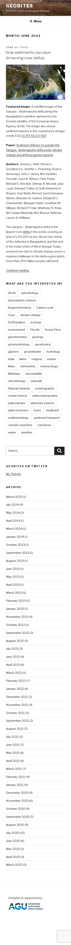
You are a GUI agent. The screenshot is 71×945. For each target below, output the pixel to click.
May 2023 (13, 576)
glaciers (13, 351)
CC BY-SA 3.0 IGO (33, 136)
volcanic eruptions (20, 425)
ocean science (17, 395)
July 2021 (12, 737)
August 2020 (15, 825)
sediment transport (47, 418)
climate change (30, 315)
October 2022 (15, 625)
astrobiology (29, 293)
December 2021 (17, 697)
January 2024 (15, 537)
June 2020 (13, 841)
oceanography (44, 388)
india (11, 359)
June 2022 (13, 657)
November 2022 (17, 617)
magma (37, 359)
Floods (34, 330)
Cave (11, 315)
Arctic (12, 293)
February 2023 (16, 601)
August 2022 (15, 641)
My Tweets (13, 474)
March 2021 (14, 769)
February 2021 (15, 777)
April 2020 (13, 857)
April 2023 (13, 584)
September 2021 (17, 720)
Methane (14, 374)
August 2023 (15, 561)
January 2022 (15, 689)
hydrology (53, 351)
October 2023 (15, 545)
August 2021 (15, 729)
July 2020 (12, 833)
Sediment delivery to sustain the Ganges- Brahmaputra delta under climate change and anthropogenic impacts (34, 150)
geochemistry (17, 337)
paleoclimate (16, 403)
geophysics (43, 344)
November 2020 (17, 801)
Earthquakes (16, 322)
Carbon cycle (45, 307)
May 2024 (13, 512)
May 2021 (13, 753)
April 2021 (13, 761)
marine (51, 359)
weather (26, 432)
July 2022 (12, 648)
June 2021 (13, 745)
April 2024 (13, 520)
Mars (11, 366)
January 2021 (15, 785)
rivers (37, 410)
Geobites (19, 6)
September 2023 (17, 553)
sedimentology (18, 418)
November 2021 (17, 705)
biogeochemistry (19, 307)
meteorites (27, 366)
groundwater (32, 351)
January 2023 (15, 609)
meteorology (49, 366)
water (12, 432)
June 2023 (13, 569)
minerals (36, 381)
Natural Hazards (19, 388)
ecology (35, 322)
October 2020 (15, 809)
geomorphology (19, 344)
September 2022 (17, 633)
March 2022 (14, 673)
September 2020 (17, 817)
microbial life (33, 374)
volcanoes (44, 425)
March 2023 (14, 593)
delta (26, 232)
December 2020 (17, 793)
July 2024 (12, 504)
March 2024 (14, 529)
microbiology (17, 381)
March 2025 (14, 497)
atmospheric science (22, 300)
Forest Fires (53, 330)
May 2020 (13, 849)
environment (16, 330)
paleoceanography (45, 395)
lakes (22, 359)
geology (38, 337)
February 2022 (16, 681)
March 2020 (14, 865)
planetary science (42, 403)
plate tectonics (18, 410)
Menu (38, 21)
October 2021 (15, 713)
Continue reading (17, 270)
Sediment (52, 410)
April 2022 (13, 665)
